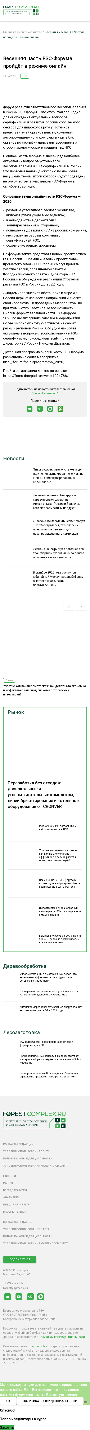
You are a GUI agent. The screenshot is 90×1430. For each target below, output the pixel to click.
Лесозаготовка (21, 1032)
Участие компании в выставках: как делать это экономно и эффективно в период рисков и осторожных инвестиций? (44, 690)
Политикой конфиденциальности (62, 1337)
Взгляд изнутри (15, 1190)
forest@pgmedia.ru (15, 1288)
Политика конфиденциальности (27, 1158)
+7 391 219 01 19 (13, 1282)
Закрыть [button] (7, 1427)
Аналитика (11, 1197)
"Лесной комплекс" (45, 393)
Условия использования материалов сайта (35, 1165)
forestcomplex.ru (39, 1346)
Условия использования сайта (26, 1151)
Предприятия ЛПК (16, 1204)
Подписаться (19, 1259)
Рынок (16, 712)
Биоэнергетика (14, 1211)
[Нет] (85, 1402)
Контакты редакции (18, 1144)
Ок (8, 1401)
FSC (25, 76)
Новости (13, 458)
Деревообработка (24, 966)
